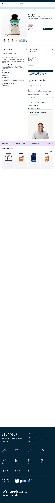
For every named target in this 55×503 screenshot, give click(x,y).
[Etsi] (34, 3)
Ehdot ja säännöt (41, 500)
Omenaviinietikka (43, 452)
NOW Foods (42, 459)
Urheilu (16, 460)
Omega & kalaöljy (30, 450)
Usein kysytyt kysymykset (18, 472)
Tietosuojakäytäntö (46, 500)
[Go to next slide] (52, 170)
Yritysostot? (3, 472)
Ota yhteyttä (32, 120)
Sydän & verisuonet (4, 463)
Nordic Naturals (42, 461)
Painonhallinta (4, 462)
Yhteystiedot (16, 471)
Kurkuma (42, 451)
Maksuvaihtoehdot (30, 472)
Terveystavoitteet (5, 458)
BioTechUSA (42, 462)
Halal (28, 461)
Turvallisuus (51, 500)
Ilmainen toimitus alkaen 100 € (21, 143)
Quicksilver (42, 463)
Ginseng (42, 453)
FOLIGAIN (42, 460)
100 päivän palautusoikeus (49, 143)
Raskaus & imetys (17, 463)
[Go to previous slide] (49, 170)
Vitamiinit (3, 449)
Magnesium (16, 450)
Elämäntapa (30, 458)
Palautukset (29, 473)
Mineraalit (16, 449)
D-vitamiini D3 (4, 451)
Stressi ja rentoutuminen (18, 461)
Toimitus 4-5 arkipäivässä (7, 143)
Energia (3, 461)
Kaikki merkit (42, 464)
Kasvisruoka (29, 462)
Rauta (16, 453)
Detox (3, 460)
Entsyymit (10, 9)
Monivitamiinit (4, 450)
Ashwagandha (42, 450)
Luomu (28, 460)
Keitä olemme (4, 471)
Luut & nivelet (4, 459)
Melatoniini (29, 453)
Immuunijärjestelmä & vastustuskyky (19, 462)
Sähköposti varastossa (48, 28)
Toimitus (29, 471)
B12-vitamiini (3, 453)
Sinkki (15, 452)
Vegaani (29, 459)
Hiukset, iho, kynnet (4, 464)
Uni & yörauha (17, 459)
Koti (2, 9)
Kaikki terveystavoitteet (18, 464)
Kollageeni (29, 451)
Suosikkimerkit (43, 458)
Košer (28, 463)
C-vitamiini (3, 452)
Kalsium (16, 451)
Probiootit (29, 452)
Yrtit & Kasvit (43, 449)
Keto (28, 464)
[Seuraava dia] (25, 26)
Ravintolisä (6, 9)
